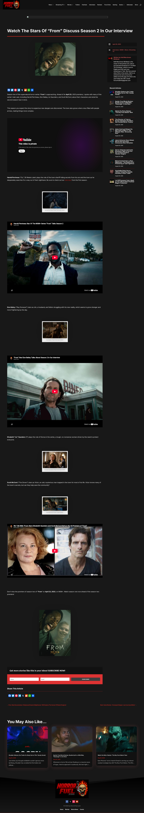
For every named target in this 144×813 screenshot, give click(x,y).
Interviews (92, 4)
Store (136, 4)
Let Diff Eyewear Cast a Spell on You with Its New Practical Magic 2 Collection (124, 181)
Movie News (74, 809)
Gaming (115, 4)
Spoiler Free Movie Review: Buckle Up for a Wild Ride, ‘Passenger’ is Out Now (124, 102)
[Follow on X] (70, 801)
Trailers (77, 4)
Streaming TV (60, 4)
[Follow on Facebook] (67, 801)
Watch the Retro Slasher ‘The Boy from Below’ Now (124, 111)
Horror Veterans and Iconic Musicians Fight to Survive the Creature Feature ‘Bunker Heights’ (124, 152)
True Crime (107, 4)
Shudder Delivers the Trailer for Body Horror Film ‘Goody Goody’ (124, 93)
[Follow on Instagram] (73, 801)
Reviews (99, 4)
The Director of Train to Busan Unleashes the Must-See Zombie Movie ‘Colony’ (124, 121)
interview (67, 180)
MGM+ (122, 50)
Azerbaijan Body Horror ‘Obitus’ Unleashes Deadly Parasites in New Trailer (123, 172)
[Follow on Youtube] (77, 801)
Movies (69, 4)
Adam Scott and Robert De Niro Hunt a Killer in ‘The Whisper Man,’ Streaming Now (123, 131)
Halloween (130, 4)
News (50, 4)
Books (121, 4)
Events (82, 809)
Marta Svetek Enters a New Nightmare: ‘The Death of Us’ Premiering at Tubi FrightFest (124, 162)
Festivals (84, 4)
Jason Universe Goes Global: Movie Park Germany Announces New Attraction (124, 141)
